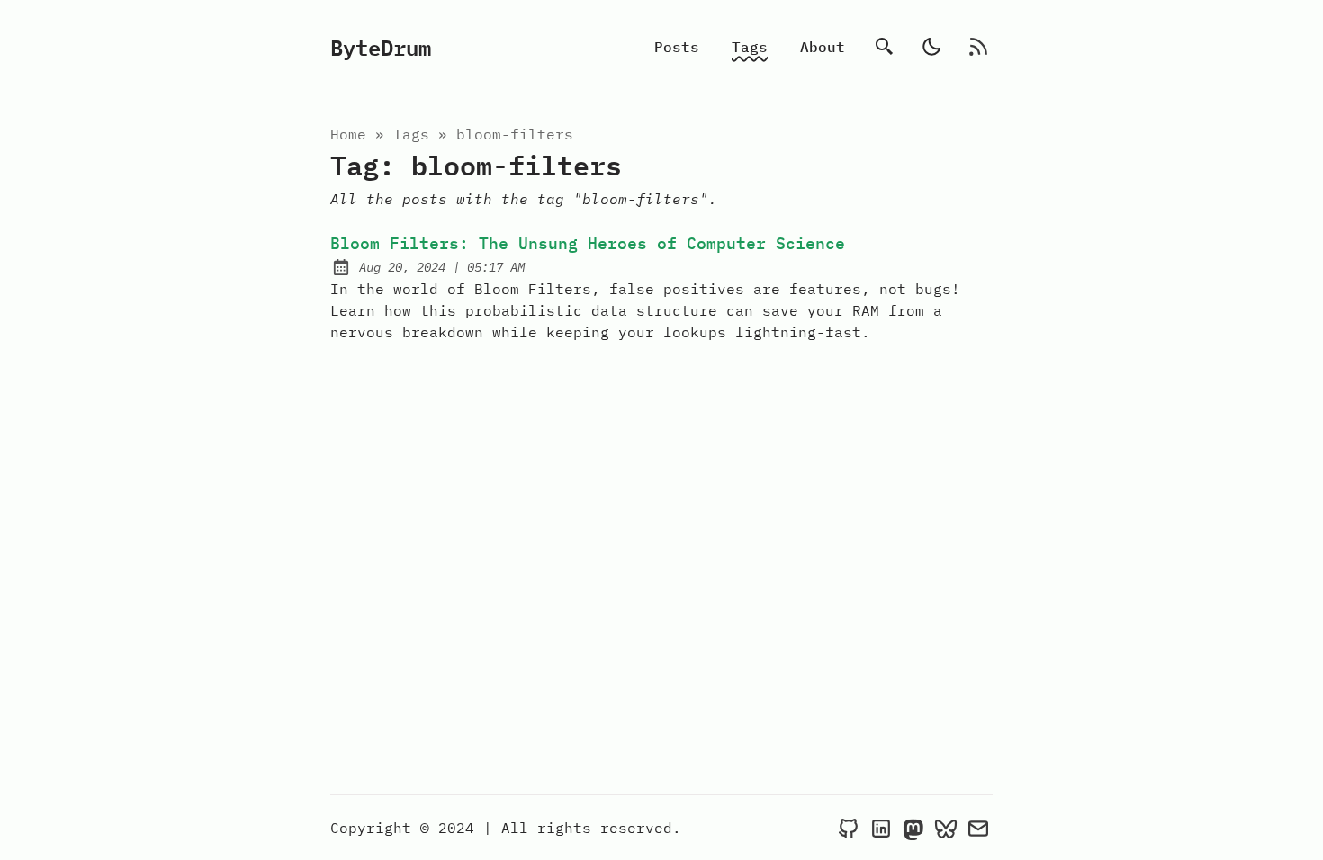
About (822, 47)
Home (348, 134)
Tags (750, 47)
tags (411, 134)
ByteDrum (380, 47)
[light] (931, 46)
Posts (676, 47)
